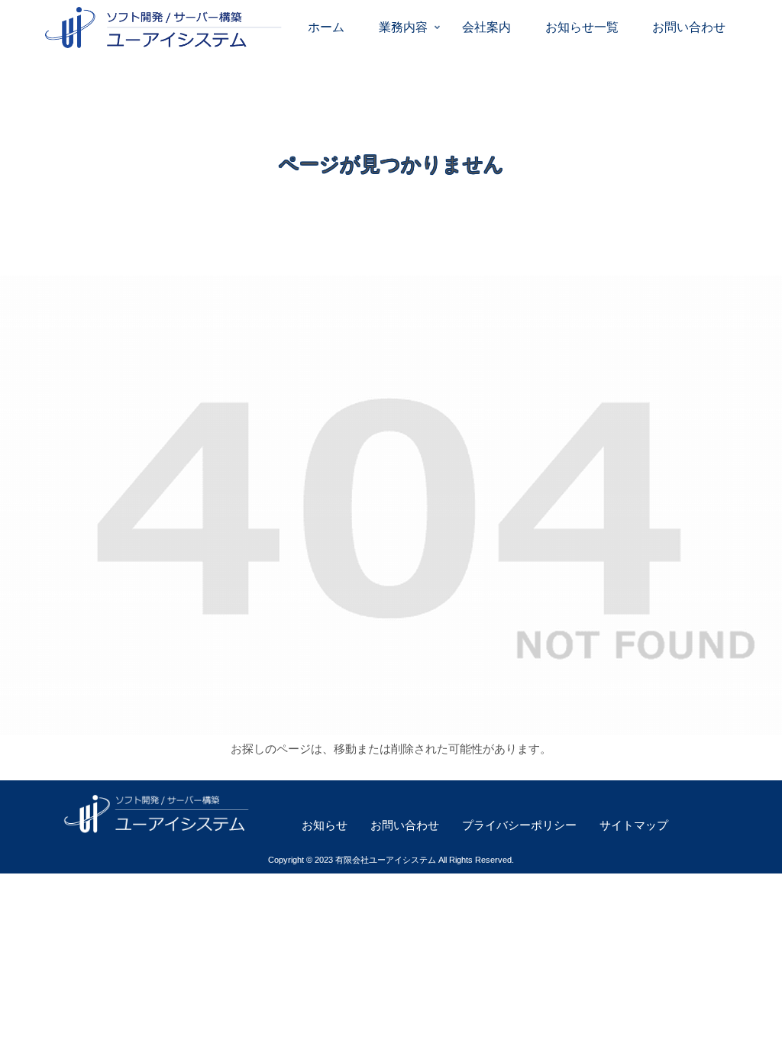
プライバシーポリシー (519, 825)
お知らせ (324, 825)
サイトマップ (633, 825)
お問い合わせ (404, 825)
